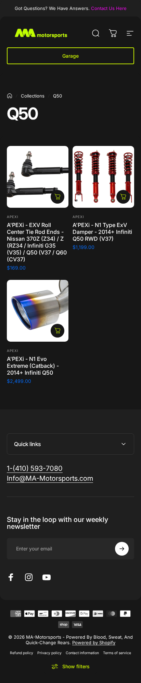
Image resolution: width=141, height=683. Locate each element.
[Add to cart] (57, 197)
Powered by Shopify (93, 642)
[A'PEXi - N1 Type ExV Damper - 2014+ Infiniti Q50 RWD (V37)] (103, 177)
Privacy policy (49, 653)
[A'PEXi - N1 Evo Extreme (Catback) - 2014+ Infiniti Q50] (37, 311)
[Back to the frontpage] (9, 96)
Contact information (82, 653)
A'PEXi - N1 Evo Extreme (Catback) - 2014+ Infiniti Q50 (33, 365)
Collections (32, 96)
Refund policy (21, 653)
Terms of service (117, 653)
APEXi (12, 217)
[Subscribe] (122, 549)
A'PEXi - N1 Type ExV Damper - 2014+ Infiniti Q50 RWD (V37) (102, 231)
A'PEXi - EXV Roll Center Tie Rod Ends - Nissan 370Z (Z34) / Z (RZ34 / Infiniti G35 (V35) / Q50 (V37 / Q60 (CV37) (37, 242)
